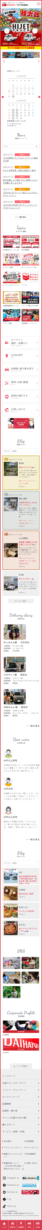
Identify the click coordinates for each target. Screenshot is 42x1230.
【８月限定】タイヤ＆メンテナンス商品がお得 (20, 159)
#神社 (26, 483)
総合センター (23, 906)
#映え (21, 480)
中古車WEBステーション (11, 248)
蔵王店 (21, 462)
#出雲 (34, 560)
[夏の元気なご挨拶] (21, 892)
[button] (7, 31)
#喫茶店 (21, 563)
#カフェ (25, 480)
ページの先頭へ (21, 1065)
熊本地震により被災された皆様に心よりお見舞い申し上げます (20, 181)
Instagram (12, 1176)
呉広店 (21, 574)
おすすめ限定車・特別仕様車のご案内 (19, 170)
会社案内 (6, 1052)
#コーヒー (32, 557)
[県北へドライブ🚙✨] (21, 471)
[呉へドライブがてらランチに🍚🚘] (21, 927)
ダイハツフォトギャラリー (11, 286)
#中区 (26, 522)
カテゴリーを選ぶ (10, 450)
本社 (20, 871)
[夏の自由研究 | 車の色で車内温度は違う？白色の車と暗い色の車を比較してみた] (21, 875)
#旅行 (26, 563)
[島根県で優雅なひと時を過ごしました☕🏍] (21, 549)
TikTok (10, 1205)
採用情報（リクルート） (30, 323)
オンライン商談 (8, 267)
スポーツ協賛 (7, 323)
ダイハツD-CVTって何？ (30, 267)
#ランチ (21, 483)
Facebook (11, 1184)
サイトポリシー (33, 1146)
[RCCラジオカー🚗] (21, 583)
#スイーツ (32, 520)
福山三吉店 (23, 497)
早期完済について (14, 1165)
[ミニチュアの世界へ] (21, 910)
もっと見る (21, 600)
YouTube (11, 1191)
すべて (6, 146)
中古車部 (22, 889)
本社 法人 (22, 923)
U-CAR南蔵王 (23, 537)
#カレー (25, 520)
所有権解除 (31, 1153)
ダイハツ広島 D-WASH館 (30, 305)
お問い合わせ (32, 1162)
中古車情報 (30, 248)
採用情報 (6, 1034)
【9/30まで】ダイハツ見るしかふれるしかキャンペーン (20, 194)
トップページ (8, 1075)
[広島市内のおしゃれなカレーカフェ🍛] (21, 509)
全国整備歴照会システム (11, 305)
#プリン (31, 522)
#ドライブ (32, 480)
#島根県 (21, 560)
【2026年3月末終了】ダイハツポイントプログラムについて (20, 206)
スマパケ (25, 285)
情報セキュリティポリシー (13, 1154)
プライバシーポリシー (13, 1146)
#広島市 (21, 522)
